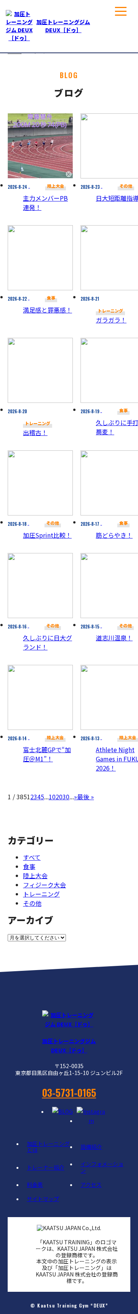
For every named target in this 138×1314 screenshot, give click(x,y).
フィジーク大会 (44, 884)
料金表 (35, 1184)
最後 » (85, 796)
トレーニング (41, 893)
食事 (29, 866)
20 (59, 796)
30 (65, 796)
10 (52, 796)
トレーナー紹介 (45, 1167)
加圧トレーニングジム (69, 1045)
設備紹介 (91, 1146)
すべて (32, 857)
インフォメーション (101, 1167)
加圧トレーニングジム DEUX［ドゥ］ (63, 26)
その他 (32, 903)
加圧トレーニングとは (48, 1147)
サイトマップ (43, 1199)
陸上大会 (35, 875)
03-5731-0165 (69, 1092)
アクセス (91, 1184)
